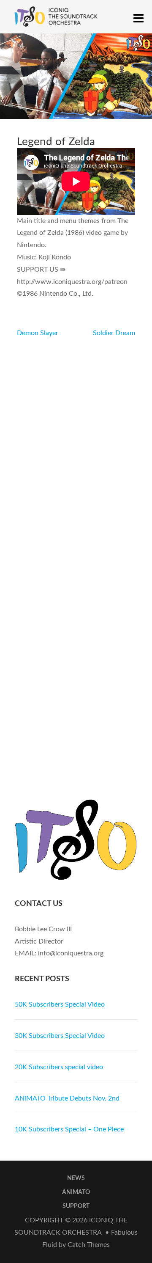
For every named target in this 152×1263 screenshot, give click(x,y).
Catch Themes (89, 1244)
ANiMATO (76, 1192)
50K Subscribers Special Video (60, 1004)
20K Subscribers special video (59, 1067)
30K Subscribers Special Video (60, 1035)
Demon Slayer (37, 333)
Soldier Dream (114, 333)
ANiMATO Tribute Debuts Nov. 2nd (67, 1098)
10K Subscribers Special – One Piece (69, 1129)
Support (76, 1206)
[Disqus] (76, 445)
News (76, 1178)
